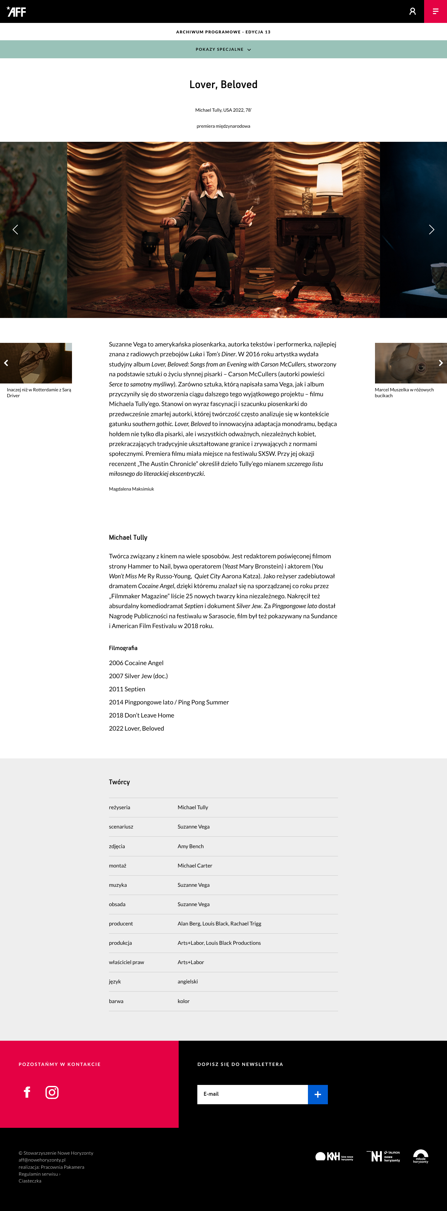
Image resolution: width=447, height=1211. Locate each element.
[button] (431, 230)
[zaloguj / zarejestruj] (412, 11)
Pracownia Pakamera (62, 1167)
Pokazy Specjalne (220, 49)
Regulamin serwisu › (40, 1174)
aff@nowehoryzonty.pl (42, 1160)
